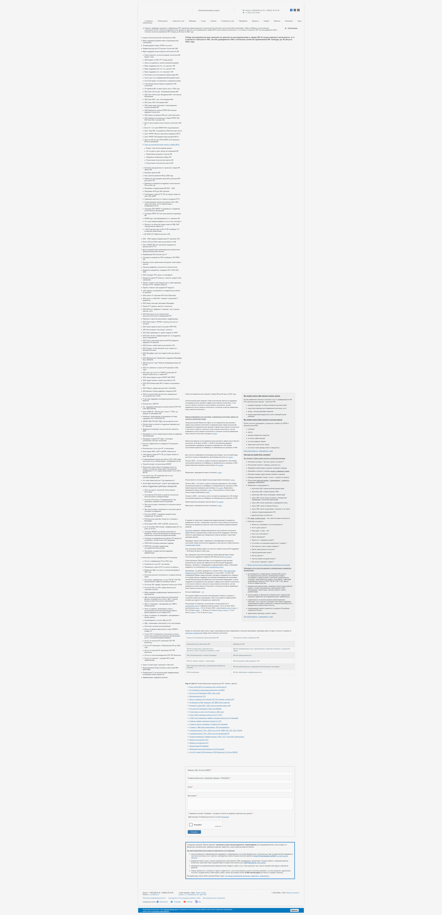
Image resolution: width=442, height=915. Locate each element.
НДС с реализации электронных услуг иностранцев (162, 623)
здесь (215, 433)
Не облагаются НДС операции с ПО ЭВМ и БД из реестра (209, 702)
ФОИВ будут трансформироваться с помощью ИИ (162, 218)
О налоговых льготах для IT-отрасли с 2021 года (206, 712)
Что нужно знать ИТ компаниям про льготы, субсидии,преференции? (158, 476)
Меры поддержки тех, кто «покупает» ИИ (158, 72)
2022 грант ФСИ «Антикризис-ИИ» (156, 102)
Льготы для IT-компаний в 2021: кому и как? (204, 693)
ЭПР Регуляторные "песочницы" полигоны (157, 330)
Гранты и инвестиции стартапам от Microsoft (158, 665)
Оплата (213, 21)
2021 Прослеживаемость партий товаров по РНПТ (160, 333)
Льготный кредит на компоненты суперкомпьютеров (162, 81)
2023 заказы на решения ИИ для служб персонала (162, 115)
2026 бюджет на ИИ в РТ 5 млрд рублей (158, 60)
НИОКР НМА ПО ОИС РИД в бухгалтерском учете (160, 421)
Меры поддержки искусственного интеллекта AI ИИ (161, 51)
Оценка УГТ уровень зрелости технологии (157, 306)
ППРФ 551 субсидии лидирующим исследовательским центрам (156, 547)
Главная (266, 21)
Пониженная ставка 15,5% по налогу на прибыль (161, 567)
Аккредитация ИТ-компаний (198, 746)
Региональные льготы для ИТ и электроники (158, 448)
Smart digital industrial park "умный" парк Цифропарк (161, 483)
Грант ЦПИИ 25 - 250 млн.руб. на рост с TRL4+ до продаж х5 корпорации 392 (160, 412)
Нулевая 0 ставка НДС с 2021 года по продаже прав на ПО (210, 706)
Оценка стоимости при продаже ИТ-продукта (158, 287)
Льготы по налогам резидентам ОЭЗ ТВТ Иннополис (162, 655)
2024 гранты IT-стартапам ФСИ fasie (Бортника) (159, 295)
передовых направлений (193, 633)
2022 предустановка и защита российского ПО (159, 380)
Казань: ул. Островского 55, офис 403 (192, 894)
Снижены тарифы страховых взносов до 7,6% (205, 721)
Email (190, 787)
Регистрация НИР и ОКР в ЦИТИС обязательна (159, 451)
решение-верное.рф (170, 909)
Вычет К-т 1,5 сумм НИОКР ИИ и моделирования (161, 128)
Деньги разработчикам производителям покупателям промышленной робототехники (161, 250)
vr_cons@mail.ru (153, 894)
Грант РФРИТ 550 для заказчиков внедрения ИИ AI (162, 134)
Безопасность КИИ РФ (150, 404)
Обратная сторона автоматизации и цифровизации (160, 319)
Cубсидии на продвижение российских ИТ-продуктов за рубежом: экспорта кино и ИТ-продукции (162, 539)
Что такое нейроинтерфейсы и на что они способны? (162, 221)
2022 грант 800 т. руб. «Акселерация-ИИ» (158, 99)
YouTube (189, 902)
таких (254, 863)
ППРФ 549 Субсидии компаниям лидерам (158, 543)
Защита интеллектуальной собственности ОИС (159, 38)
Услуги (203, 21)
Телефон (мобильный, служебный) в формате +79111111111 (208, 778)
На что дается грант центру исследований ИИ (162, 151)
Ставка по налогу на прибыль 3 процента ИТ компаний (208, 724)
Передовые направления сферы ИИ (158, 157)
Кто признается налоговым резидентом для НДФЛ (207, 690)
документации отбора (192, 545)
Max (199, 902)
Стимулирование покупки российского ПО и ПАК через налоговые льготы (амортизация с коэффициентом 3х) (161, 204)
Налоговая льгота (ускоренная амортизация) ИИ (161, 75)
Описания (188, 530)
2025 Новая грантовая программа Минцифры (158, 303)
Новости (277, 21)
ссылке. (221, 465)
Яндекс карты (201, 893)
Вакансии (255, 21)
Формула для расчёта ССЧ (198, 740)
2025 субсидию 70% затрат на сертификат (157, 275)
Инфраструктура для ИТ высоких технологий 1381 (160, 48)
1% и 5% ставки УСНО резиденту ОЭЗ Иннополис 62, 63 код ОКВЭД (213, 752)
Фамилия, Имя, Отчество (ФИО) (199, 770)
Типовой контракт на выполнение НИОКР (157, 464)
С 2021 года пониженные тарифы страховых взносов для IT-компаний (213, 718)
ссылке (230, 457)
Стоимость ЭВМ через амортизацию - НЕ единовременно (209, 727)
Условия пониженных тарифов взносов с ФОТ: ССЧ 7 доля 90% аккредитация (216, 737)
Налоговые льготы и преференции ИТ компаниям (160, 557)
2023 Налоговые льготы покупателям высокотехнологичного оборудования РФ (157, 315)
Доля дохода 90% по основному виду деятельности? (208, 687)
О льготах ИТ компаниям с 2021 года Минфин (205, 709)
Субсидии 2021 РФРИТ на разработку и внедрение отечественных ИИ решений (162, 209)
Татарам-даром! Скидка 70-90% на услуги (157, 45)
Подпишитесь (163, 21)
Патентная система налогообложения (157, 626)
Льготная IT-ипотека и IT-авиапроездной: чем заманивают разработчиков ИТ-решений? (160, 500)
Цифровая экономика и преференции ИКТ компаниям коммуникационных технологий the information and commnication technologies (198, 28)
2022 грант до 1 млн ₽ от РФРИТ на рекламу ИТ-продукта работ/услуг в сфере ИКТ (160, 373)
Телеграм (177, 902)
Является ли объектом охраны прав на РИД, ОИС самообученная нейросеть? (161, 225)
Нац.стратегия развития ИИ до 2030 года (158, 176)
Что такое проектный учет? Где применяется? (159, 480)
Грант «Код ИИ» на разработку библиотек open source (163, 131)
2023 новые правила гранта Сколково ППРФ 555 (159, 327)
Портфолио (243, 21)
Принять (294, 910)
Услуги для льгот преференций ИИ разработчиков (161, 78)
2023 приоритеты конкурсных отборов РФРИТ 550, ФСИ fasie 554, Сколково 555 (162, 119)
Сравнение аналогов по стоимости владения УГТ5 (162, 199)
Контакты (289, 21)
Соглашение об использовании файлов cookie (184, 898)
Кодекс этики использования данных (159, 148)
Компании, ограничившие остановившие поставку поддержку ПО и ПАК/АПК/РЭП (160, 417)
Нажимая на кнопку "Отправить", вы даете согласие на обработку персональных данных (221, 813)
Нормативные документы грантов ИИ (159, 154)
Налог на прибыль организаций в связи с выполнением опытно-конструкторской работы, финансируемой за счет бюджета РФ (160, 610)
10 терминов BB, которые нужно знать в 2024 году (162, 89)
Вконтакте (164, 902)
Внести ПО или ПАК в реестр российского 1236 (159, 242)
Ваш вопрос (192, 796)
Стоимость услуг (227, 21)
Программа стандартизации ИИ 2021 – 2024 (159, 188)
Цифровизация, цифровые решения (155, 677)
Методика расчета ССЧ (197, 696)
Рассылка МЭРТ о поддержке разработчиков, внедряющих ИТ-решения (160, 515)
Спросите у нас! (178, 21)
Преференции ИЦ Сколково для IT (155, 254)
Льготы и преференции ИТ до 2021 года (158, 561)
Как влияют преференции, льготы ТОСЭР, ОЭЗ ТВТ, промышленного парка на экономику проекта (162, 580)
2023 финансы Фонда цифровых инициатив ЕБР (159, 391)
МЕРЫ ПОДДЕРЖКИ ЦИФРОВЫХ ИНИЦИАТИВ (160, 486)
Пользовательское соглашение (214, 898)
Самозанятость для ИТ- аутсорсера (156, 564)
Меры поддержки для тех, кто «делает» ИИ (159, 66)
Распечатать (293, 28)
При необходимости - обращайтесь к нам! (258, 451)
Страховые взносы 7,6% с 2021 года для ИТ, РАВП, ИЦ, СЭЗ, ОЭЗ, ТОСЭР (215, 730)
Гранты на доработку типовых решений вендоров (161, 63)
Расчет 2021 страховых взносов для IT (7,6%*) (205, 715)
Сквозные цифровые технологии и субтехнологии (160, 267)
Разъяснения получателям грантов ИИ (159, 160)
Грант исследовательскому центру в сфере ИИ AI (161, 144)
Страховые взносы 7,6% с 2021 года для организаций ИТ (209, 733)
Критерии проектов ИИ (152, 173)
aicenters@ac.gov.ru (217, 567)
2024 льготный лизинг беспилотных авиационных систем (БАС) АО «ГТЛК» (160, 395)
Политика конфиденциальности (154, 898)
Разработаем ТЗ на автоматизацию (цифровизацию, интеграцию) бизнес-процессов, (161, 673)
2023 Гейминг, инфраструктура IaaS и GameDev (159, 388)
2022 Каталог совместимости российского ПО (159, 345)
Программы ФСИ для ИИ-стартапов (156, 191)
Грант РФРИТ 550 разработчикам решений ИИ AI (161, 137)
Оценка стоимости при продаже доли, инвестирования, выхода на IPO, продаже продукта (162, 283)
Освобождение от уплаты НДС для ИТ (157, 620)
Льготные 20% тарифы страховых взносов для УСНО (163, 584)
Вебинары (192, 21)
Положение (225, 817)
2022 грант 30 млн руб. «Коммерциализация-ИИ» (161, 92)
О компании (149, 21)
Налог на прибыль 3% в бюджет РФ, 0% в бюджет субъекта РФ (211, 699)
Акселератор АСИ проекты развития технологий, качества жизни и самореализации (161, 496)
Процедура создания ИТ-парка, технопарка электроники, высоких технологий (158, 440)
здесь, (197, 608)
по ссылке (227, 557)
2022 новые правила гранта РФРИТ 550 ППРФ (159, 377)
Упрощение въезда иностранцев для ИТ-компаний (206, 749)
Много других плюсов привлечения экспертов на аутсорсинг (269, 565)
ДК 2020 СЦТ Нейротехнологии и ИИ (157, 234)
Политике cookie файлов (161, 911)
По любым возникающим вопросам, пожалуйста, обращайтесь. (247, 876)
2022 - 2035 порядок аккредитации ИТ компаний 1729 (161, 239)
